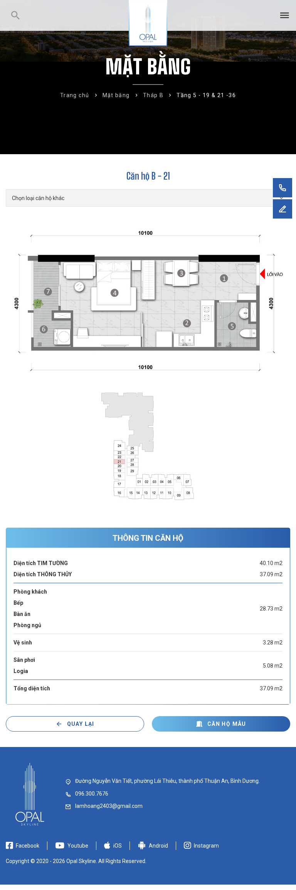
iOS (117, 846)
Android (158, 846)
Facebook (27, 846)
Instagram (206, 846)
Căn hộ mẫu (226, 724)
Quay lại (80, 724)
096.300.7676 (91, 794)
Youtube (77, 846)
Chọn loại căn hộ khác (38, 198)
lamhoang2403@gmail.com (109, 806)
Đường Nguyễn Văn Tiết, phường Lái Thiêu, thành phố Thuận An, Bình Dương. (167, 781)
